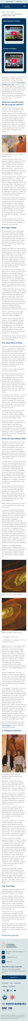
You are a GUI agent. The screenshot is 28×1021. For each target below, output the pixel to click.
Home (3, 12)
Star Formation (6, 725)
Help (11, 983)
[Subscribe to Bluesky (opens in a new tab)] (15, 990)
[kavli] (12, 997)
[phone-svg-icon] (3, 957)
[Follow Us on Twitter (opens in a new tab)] (4, 990)
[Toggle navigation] (24, 6)
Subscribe (13, 977)
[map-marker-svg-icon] (3, 952)
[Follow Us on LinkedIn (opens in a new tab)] (8, 990)
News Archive (10, 12)
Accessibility (12, 986)
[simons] (7, 1008)
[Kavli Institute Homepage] (6, 6)
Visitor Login (19, 1)
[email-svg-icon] (3, 961)
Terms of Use (5, 983)
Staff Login (4, 986)
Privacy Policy (17, 983)
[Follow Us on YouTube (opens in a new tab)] (11, 990)
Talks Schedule (9, 1)
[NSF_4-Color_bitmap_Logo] (5, 997)
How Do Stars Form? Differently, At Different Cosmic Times (12, 14)
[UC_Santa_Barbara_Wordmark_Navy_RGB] (14, 1004)
